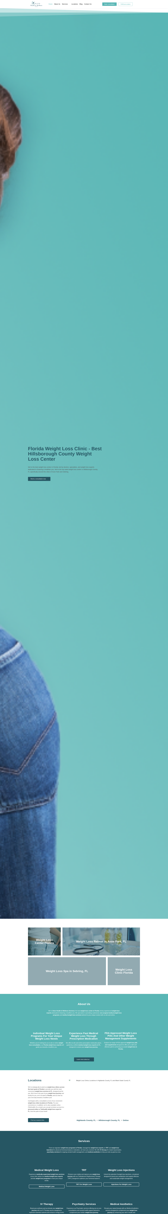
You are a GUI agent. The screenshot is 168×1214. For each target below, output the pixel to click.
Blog (81, 4)
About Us (57, 4)
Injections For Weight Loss (121, 1184)
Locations (74, 4)
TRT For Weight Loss (84, 1184)
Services (65, 4)
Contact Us (88, 4)
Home (50, 4)
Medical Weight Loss (46, 1186)
